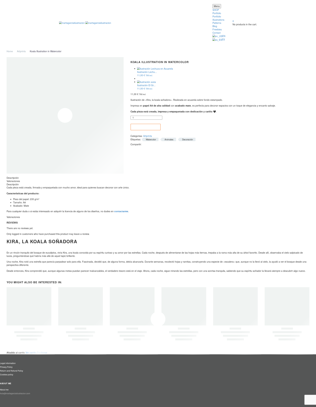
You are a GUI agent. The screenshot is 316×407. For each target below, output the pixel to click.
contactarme (121, 211)
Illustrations (218, 19)
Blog (214, 26)
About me (4, 389)
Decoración (187, 139)
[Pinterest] (154, 144)
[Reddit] (169, 144)
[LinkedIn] (164, 144)
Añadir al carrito (146, 127)
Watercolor (151, 139)
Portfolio (216, 13)
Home (10, 51)
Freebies (217, 29)
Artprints (21, 51)
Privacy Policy (6, 366)
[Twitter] (149, 144)
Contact (216, 32)
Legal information (8, 363)
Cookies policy (6, 374)
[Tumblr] (159, 144)
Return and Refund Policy (11, 370)
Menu (217, 6)
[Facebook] (144, 144)
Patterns (216, 22)
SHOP (215, 9)
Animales (169, 139)
